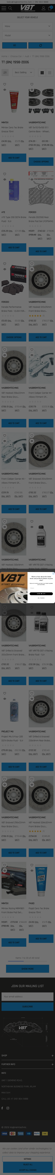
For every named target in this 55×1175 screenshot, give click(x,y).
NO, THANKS (41, 597)
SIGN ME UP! (41, 593)
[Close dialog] (53, 573)
